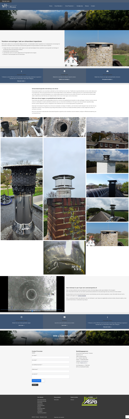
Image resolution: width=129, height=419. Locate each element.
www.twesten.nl (84, 361)
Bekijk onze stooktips (64, 79)
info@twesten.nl (83, 363)
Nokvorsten (56, 399)
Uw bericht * (35, 374)
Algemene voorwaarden (59, 417)
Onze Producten (69, 6)
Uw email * (34, 360)
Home (50, 6)
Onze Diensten (58, 6)
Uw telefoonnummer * (37, 364)
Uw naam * (34, 355)
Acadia (45, 417)
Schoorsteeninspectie (41, 399)
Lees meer (20, 325)
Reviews (72, 399)
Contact (93, 6)
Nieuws (87, 6)
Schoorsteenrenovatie (41, 401)
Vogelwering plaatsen (41, 412)
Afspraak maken (6, 1)
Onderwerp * (35, 369)
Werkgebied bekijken (107, 79)
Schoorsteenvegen (41, 408)
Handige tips (80, 6)
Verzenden (34, 384)
